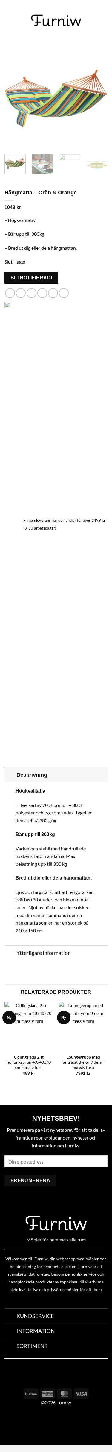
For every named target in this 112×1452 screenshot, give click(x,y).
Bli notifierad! (31, 277)
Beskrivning (31, 775)
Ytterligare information (43, 953)
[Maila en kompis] (42, 293)
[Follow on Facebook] (44, 1377)
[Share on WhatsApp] (10, 293)
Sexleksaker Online (60, 1425)
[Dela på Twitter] (31, 293)
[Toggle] (10, 774)
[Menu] (8, 20)
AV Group (29, 1425)
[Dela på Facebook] (21, 293)
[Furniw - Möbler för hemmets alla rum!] (56, 20)
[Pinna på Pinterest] (53, 293)
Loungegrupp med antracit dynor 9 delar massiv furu (83, 1062)
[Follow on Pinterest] (68, 1377)
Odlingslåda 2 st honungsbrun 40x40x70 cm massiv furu (29, 1062)
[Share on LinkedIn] (64, 293)
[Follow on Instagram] (56, 1377)
